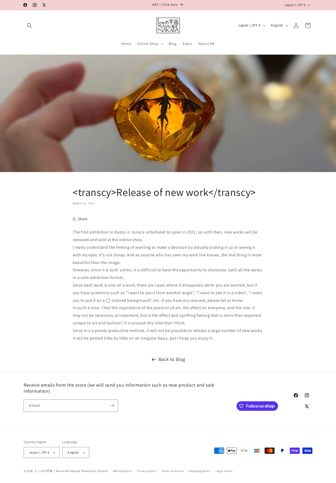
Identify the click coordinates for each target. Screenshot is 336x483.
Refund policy (122, 471)
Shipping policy (200, 471)
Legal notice (224, 471)
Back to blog (172, 359)
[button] (29, 25)
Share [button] (83, 218)
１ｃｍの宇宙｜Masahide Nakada (57, 471)
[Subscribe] (112, 405)
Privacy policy (146, 471)
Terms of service (172, 471)
